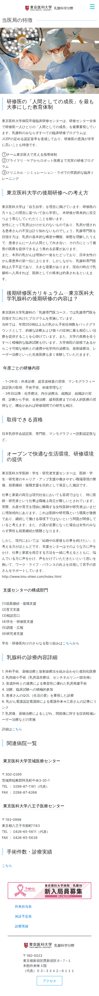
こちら (67, 643)
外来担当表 (23, 906)
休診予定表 (23, 916)
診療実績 (21, 926)
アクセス (49, 981)
